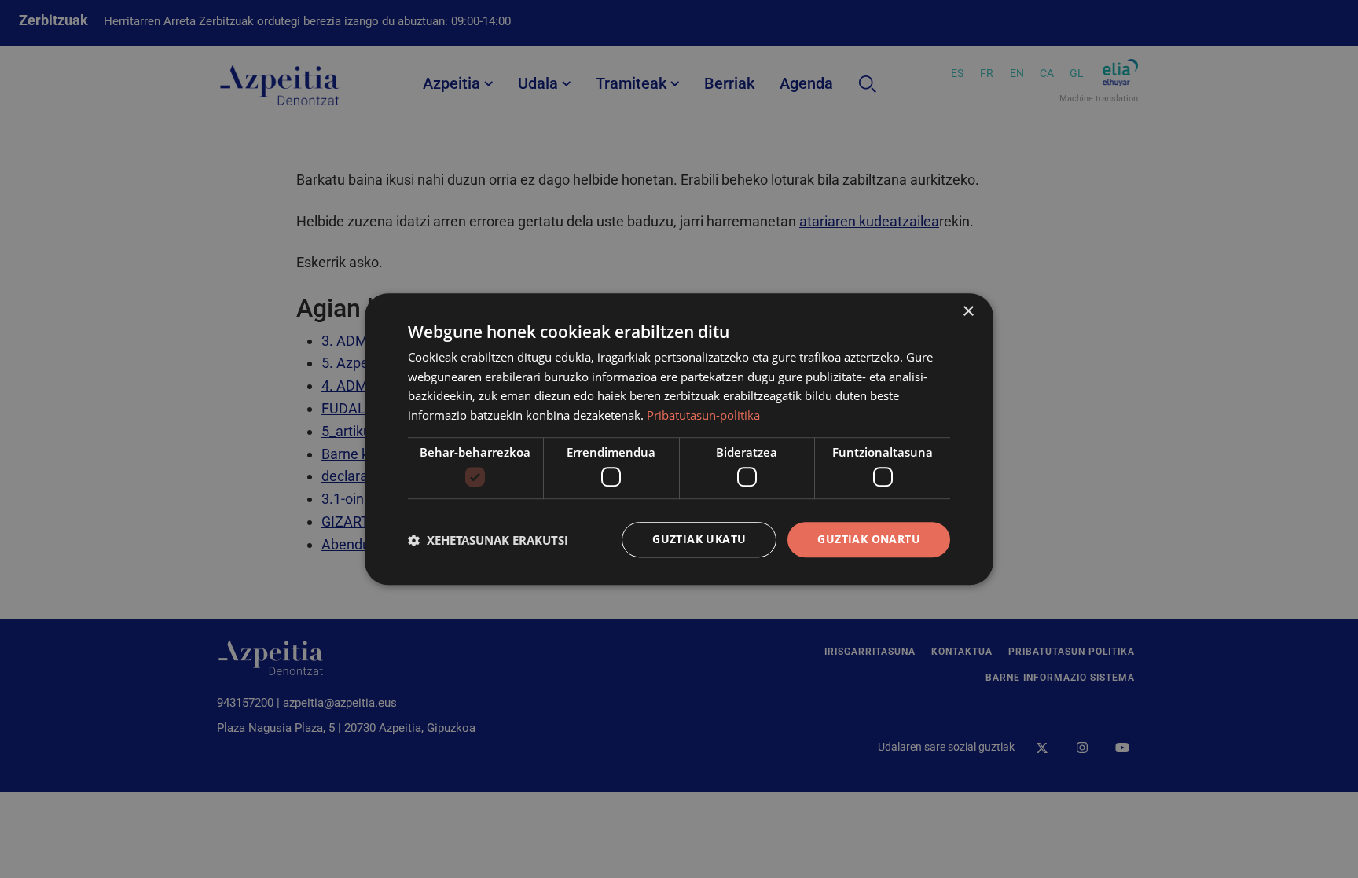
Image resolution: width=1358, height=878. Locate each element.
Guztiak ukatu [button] (699, 539)
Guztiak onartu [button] (868, 539)
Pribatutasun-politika (703, 415)
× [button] (968, 312)
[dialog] (679, 439)
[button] (488, 540)
